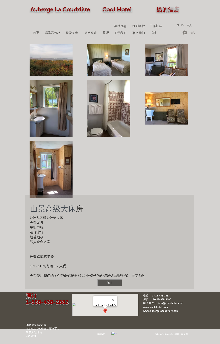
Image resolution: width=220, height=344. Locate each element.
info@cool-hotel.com (170, 303)
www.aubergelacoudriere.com (161, 311)
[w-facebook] (114, 334)
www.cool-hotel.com (155, 307)
